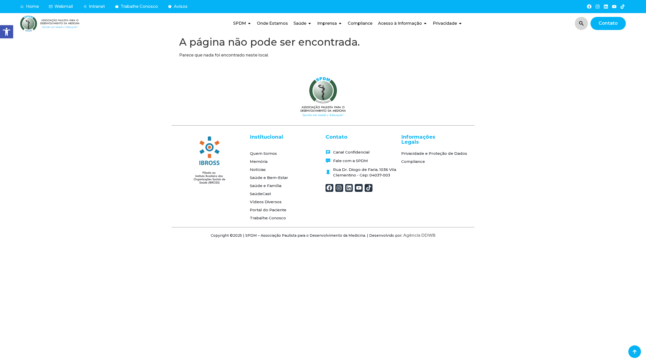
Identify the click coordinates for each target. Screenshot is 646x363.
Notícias (258, 169)
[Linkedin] (606, 6)
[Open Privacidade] (460, 23)
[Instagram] (597, 6)
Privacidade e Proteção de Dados (434, 153)
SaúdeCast (260, 193)
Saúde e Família (265, 185)
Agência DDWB (419, 235)
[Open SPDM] (249, 23)
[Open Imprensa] (340, 23)
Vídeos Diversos (266, 201)
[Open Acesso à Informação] (425, 23)
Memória (258, 161)
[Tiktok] (623, 6)
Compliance (413, 161)
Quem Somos (263, 153)
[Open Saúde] (310, 23)
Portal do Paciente (268, 209)
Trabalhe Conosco (268, 218)
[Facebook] (589, 6)
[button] (6, 31)
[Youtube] (614, 6)
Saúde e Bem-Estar (269, 177)
